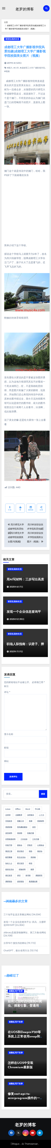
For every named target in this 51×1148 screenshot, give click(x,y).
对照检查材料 (10, 839)
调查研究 (39, 875)
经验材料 (22, 869)
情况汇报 (8, 851)
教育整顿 (8, 857)
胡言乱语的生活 (12, 39)
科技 (30, 863)
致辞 (32, 869)
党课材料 (40, 821)
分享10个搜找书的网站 (15, 943)
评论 (7, 692)
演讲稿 (33, 857)
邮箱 (6, 747)
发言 (34, 827)
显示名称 (8, 734)
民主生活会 (21, 857)
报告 (30, 851)
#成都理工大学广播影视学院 (32, 68)
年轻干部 (8, 845)
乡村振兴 (30, 815)
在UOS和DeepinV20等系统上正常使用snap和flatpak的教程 (24, 1037)
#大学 (16, 68)
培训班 (19, 833)
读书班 (28, 875)
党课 (30, 821)
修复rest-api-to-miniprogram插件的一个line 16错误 (25, 1098)
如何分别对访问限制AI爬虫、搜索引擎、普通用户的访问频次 (25, 1006)
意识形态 (20, 851)
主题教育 (18, 815)
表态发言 (8, 875)
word (28, 809)
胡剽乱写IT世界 (16, 991)
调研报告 (8, 882)
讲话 (19, 875)
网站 (6, 761)
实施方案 (30, 833)
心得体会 (40, 845)
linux (7, 809)
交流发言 (8, 821)
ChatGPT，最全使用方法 (16, 950)
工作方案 (35, 839)
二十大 (41, 815)
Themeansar (31, 1144)
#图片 (9, 68)
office (18, 809)
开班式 (29, 845)
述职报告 (20, 882)
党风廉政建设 (22, 827)
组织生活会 (9, 869)
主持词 (7, 815)
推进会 (39, 851)
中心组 (37, 809)
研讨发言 (20, 863)
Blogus (15, 1144)
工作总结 (24, 839)
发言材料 (8, 833)
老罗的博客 (24, 9)
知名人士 (8, 863)
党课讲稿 (8, 827)
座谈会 (19, 845)
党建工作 (20, 821)
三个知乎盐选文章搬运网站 (17, 914)
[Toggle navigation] (3, 8)
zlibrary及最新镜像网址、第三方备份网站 (25, 932)
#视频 (7, 71)
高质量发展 (33, 882)
